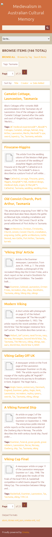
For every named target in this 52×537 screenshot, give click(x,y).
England (8, 390)
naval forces (35, 335)
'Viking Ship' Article (19, 252)
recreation (16, 290)
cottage (26, 130)
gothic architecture (30, 235)
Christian (27, 229)
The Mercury (20, 342)
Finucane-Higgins (17, 147)
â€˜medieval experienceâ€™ (23, 127)
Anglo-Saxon (16, 387)
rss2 (38, 520)
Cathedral (15, 178)
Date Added (38, 83)
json (21, 520)
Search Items (40, 57)
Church (7, 232)
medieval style (11, 185)
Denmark (39, 387)
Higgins (7, 182)
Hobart (13, 335)
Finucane (33, 178)
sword (7, 136)
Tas (22, 136)
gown (41, 178)
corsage (24, 178)
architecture (16, 229)
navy (44, 335)
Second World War (33, 338)
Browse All (8, 57)
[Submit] (47, 27)
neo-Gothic (17, 238)
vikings (35, 293)
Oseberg (8, 448)
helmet (34, 130)
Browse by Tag (24, 57)
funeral (23, 442)
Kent (38, 390)
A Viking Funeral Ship (20, 407)
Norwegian (18, 338)
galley (25, 390)
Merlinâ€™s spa (37, 133)
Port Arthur (28, 238)
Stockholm (38, 290)
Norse (28, 445)
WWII (36, 345)
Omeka (25, 532)
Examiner (14, 287)
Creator (25, 83)
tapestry (15, 136)
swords (7, 396)
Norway (8, 338)
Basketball (15, 494)
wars (6, 345)
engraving (9, 235)
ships (29, 290)
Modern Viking (15, 304)
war (43, 342)
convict (15, 232)
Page (4, 73)
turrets (7, 241)
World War (15, 345)
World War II (27, 345)
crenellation (40, 232)
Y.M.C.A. (24, 497)
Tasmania (29, 136)
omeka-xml (29, 520)
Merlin (26, 133)
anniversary (28, 387)
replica (30, 393)
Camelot (18, 130)
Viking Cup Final (16, 459)
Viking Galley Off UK (19, 355)
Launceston (16, 133)
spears (37, 393)
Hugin (32, 390)
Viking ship (26, 293)
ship (24, 290)
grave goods (34, 442)
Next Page (24, 72)
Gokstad (24, 287)
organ (22, 185)
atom (4, 520)
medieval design (35, 182)
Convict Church (27, 232)
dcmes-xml (13, 520)
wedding (29, 188)
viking (16, 293)
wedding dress (40, 188)
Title (16, 83)
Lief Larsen (23, 335)
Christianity (37, 229)
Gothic (18, 235)
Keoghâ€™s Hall (19, 182)
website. (39, 136)
